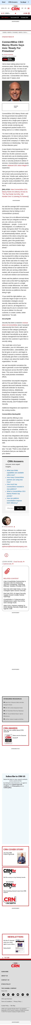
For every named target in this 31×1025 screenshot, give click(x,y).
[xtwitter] (13, 994)
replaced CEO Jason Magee (17, 165)
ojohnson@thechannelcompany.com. (14, 546)
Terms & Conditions (6, 1001)
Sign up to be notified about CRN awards (13, 731)
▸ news (8, 32)
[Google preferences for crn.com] (8, 59)
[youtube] (18, 994)
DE (22, 8)
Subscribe (6, 948)
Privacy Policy (17, 1001)
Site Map (12, 1005)
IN (5, 8)
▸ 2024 (24, 32)
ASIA (2, 8)
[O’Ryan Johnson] (6, 525)
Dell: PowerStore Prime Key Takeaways (14, 710)
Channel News (7, 37)
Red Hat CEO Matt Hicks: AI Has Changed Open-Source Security (15, 589)
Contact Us (5, 980)
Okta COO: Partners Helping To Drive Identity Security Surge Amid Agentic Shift (15, 607)
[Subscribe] (20, 952)
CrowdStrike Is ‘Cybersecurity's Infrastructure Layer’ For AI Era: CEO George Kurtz (14, 601)
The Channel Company (8, 988)
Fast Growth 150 (15, 17)
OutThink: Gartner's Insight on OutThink (14, 719)
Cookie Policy (5, 1005)
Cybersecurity (7, 564)
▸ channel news (16, 32)
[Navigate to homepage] (15, 10)
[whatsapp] (27, 994)
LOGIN (25, 13)
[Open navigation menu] (2, 13)
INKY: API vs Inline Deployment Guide (14, 707)
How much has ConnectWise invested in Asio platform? (15, 486)
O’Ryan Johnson (8, 54)
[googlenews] (22, 994)
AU (8, 8)
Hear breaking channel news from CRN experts (14, 891)
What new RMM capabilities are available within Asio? (15, 473)
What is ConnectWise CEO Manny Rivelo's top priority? (16, 493)
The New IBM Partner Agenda (8, 853)
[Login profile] (29, 13)
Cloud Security (18, 561)
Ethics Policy (6, 984)
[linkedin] (8, 994)
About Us (4, 975)
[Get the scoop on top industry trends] (9, 885)
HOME (4, 32)
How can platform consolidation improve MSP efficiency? (14, 500)
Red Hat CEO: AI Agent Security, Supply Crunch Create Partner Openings (15, 595)
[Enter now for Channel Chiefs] (9, 743)
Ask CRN (20, 508)
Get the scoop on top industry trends (14, 877)
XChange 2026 (24, 17)
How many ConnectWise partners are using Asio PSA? (15, 480)
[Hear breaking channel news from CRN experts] (9, 900)
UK (25, 8)
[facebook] (3, 994)
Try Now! (23, 2)
